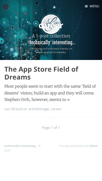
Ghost (94, 146)
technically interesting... (21, 146)
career (56, 108)
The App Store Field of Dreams (41, 73)
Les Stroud (13, 108)
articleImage (38, 108)
